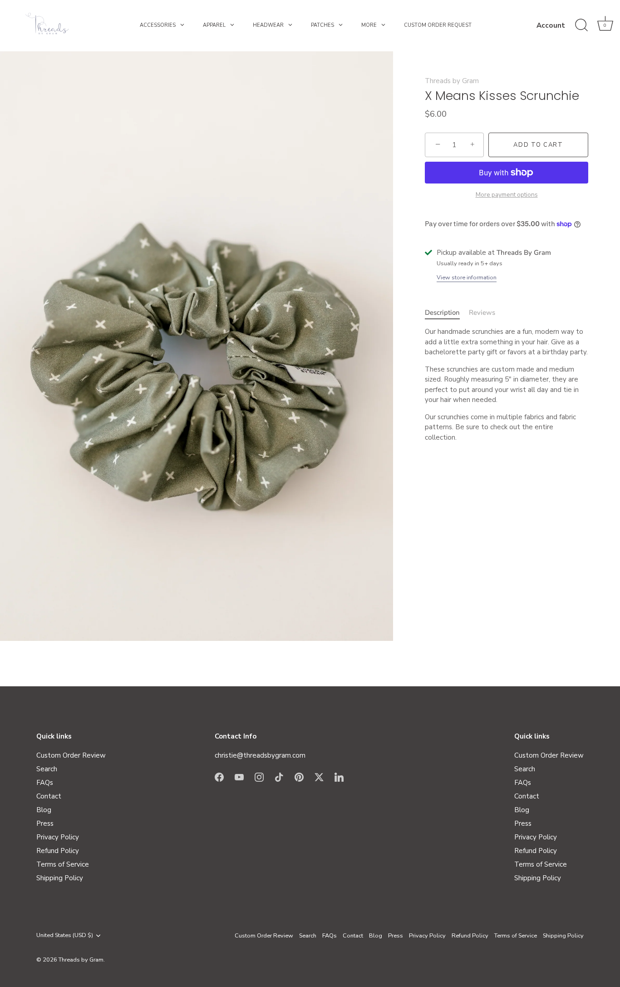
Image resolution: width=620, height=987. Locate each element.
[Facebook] (219, 776)
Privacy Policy (57, 837)
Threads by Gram (452, 80)
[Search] (581, 25)
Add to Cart (538, 145)
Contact (48, 796)
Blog (43, 809)
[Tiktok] (279, 776)
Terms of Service (62, 864)
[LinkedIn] (339, 776)
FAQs (44, 782)
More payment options (507, 194)
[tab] (447, 312)
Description (442, 312)
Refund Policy (57, 850)
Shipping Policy (59, 878)
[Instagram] (259, 776)
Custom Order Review (71, 755)
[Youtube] (239, 776)
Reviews (482, 312)
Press (45, 823)
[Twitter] (319, 776)
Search (46, 769)
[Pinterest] (299, 776)
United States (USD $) (64, 935)
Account (550, 25)
